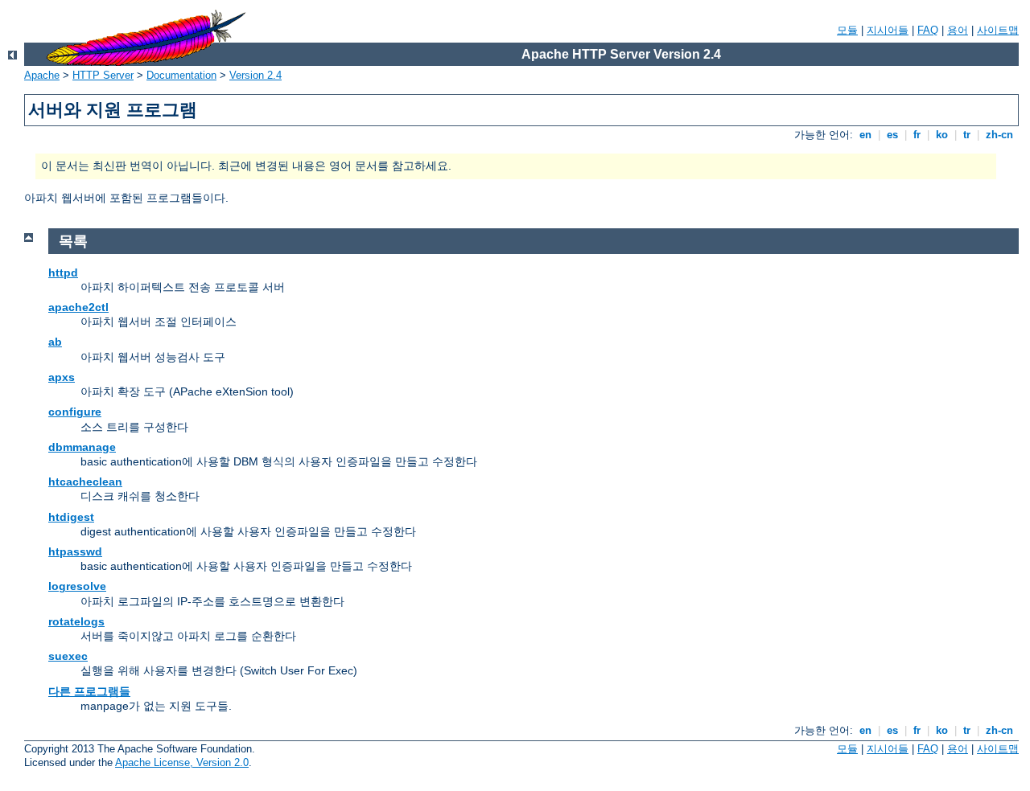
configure (74, 411)
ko (942, 135)
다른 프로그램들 (89, 691)
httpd (63, 272)
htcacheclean (85, 481)
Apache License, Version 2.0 (182, 762)
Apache (42, 75)
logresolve (77, 586)
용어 (957, 30)
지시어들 (887, 30)
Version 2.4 (255, 75)
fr (917, 135)
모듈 (847, 30)
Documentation (181, 75)
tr (967, 135)
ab (55, 341)
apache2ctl (78, 307)
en (865, 135)
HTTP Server (103, 75)
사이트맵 (998, 30)
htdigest (71, 516)
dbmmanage (82, 447)
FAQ (927, 30)
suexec (68, 656)
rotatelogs (76, 621)
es (892, 135)
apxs (61, 377)
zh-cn (999, 135)
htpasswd (75, 551)
